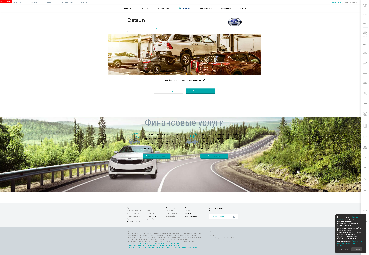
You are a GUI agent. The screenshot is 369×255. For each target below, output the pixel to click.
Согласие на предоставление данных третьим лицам (179, 247)
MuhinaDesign (214, 238)
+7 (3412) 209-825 (351, 2)
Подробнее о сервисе (169, 91)
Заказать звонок (337, 2)
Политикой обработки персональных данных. (349, 243)
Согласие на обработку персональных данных (144, 247)
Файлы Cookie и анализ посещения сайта (142, 245)
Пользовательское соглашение (168, 245)
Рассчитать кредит (214, 156)
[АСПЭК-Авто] (184, 8)
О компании (33, 2)
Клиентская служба (66, 2)
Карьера (48, 2)
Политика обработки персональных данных (166, 243)
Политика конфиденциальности (139, 243)
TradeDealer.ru (233, 232)
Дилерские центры (14, 2)
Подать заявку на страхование (156, 156)
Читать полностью (342, 249)
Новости (84, 2)
